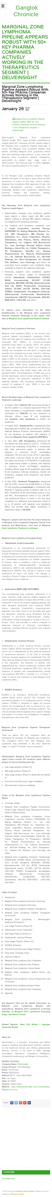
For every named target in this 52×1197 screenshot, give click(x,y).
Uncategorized (8, 1178)
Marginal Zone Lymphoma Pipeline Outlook (29, 318)
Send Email (13, 1070)
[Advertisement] (26, 1140)
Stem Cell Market (29, 1024)
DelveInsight (22, 1064)
